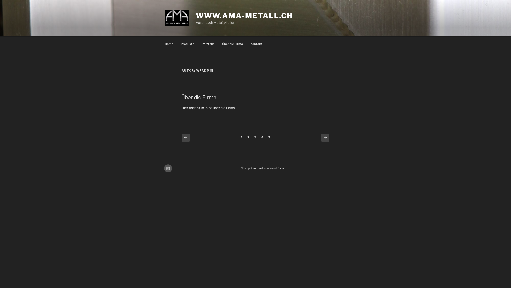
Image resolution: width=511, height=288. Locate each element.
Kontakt (256, 44)
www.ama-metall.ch (244, 15)
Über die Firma (232, 44)
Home (169, 44)
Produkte (187, 44)
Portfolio (208, 44)
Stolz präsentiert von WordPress (263, 168)
